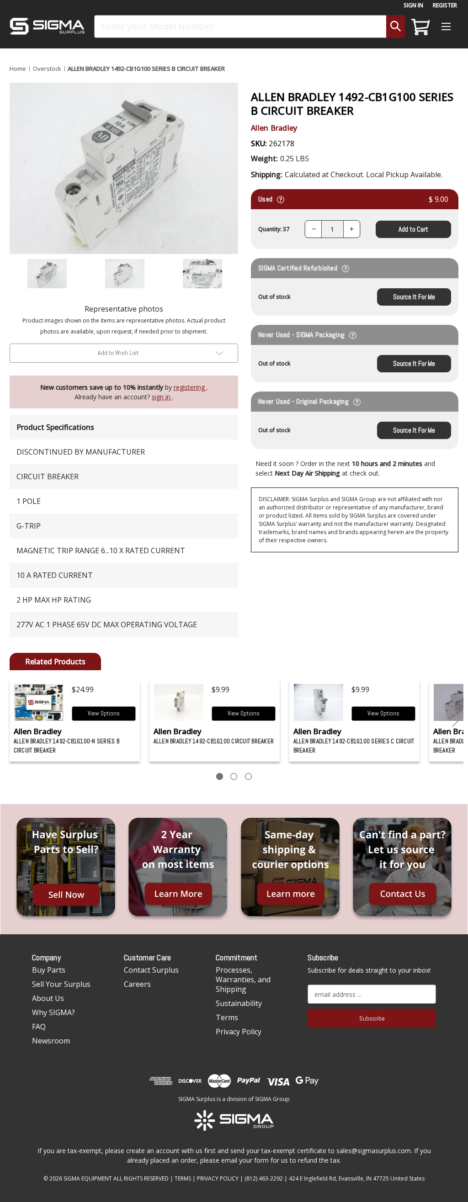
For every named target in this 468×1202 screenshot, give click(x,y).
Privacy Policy (238, 1032)
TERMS (183, 1178)
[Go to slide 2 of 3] (456, 719)
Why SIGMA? (53, 1012)
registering (190, 387)
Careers (137, 984)
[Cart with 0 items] (419, 26)
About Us (48, 998)
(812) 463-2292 (264, 1178)
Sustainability (239, 1003)
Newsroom (51, 1041)
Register (445, 5)
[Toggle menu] (445, 26)
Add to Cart (413, 229)
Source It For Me (414, 296)
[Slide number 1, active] (219, 776)
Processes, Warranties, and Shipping (243, 979)
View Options (104, 713)
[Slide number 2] (233, 776)
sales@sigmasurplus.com (373, 1150)
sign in (162, 396)
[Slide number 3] (248, 776)
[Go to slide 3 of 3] (12, 719)
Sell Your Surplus (61, 984)
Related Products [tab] (55, 662)
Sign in (413, 5)
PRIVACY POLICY (218, 1178)
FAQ (39, 1027)
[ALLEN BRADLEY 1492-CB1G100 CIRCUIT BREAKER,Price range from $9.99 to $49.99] (179, 702)
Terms (227, 1017)
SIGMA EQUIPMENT (88, 1178)
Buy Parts (48, 970)
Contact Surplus (151, 970)
